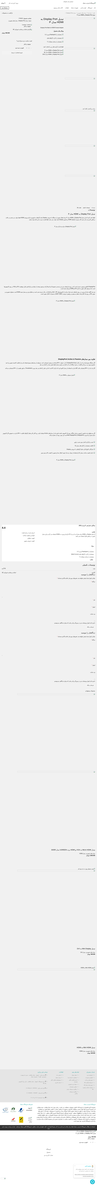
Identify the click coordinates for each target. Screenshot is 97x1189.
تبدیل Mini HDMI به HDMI (86, 1047)
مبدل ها (89, 13)
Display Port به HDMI (76, 217)
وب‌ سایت (92, 614)
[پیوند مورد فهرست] (88, 1083)
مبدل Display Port (71, 13)
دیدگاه (93, 581)
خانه (94, 13)
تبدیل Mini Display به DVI (86, 949)
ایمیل (93, 607)
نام (94, 600)
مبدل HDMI (82, 853)
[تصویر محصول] (56, 809)
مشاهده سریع (93, 866)
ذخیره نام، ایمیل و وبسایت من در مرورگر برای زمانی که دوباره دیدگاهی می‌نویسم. (74, 623)
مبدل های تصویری (81, 13)
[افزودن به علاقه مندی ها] (93, 858)
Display (45, 217)
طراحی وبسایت (11, 1126)
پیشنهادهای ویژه (5, 7)
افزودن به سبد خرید (19, 48)
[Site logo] (89, 3)
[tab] (93, 207)
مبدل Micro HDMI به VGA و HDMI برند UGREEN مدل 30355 (73, 850)
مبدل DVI (82, 952)
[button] (93, 862)
